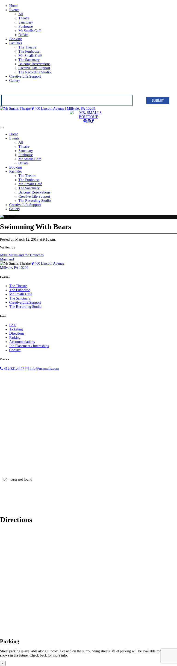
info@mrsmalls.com (44, 368)
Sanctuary (25, 22)
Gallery (14, 80)
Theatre (24, 18)
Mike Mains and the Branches (22, 255)
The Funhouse (28, 51)
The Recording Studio (34, 72)
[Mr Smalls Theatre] (16, 108)
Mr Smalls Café (29, 31)
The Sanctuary (29, 60)
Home (13, 6)
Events (14, 10)
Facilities (15, 43)
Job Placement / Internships (29, 346)
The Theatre (27, 47)
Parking (15, 337)
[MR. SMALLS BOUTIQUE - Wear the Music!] (88, 117)
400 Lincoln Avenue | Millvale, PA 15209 (64, 108)
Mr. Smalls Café (30, 56)
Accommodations (22, 342)
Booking (15, 39)
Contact (15, 350)
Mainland (7, 259)
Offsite (23, 35)
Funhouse (25, 26)
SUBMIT (158, 100)
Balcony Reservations (34, 64)
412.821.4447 (14, 368)
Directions (16, 333)
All (20, 14)
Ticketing (16, 329)
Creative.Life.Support (34, 68)
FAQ (13, 325)
